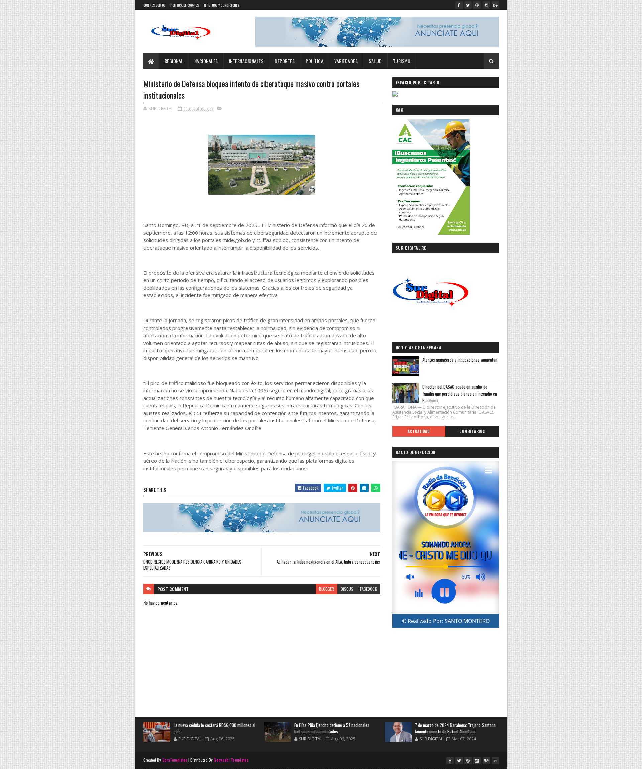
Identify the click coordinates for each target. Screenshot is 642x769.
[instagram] (486, 5)
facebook (368, 589)
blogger (326, 589)
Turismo (402, 61)
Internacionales (246, 61)
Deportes (285, 61)
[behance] (495, 5)
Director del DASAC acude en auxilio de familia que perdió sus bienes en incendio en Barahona (459, 393)
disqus (347, 589)
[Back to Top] (495, 760)
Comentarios (472, 431)
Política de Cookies (184, 5)
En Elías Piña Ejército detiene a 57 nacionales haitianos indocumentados (331, 728)
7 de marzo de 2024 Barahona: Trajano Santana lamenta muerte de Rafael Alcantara (455, 728)
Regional (174, 61)
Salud (375, 61)
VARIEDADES (346, 61)
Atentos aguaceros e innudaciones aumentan (459, 359)
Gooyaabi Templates (231, 760)
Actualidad (419, 431)
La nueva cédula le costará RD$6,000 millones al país (214, 728)
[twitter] (468, 5)
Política (314, 61)
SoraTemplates (175, 760)
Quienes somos (154, 5)
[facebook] (459, 5)
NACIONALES (206, 61)
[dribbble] (477, 5)
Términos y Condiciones (221, 5)
